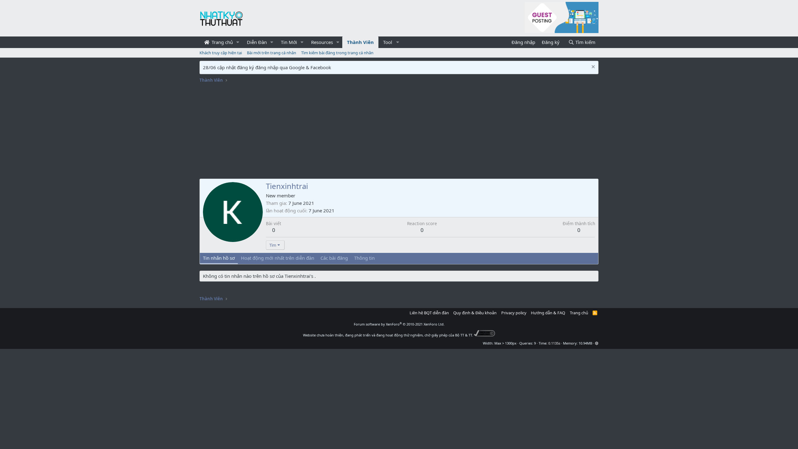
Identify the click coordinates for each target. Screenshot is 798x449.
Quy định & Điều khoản (475, 313)
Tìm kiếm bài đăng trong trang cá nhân (337, 53)
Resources (322, 42)
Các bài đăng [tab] (334, 258)
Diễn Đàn (257, 42)
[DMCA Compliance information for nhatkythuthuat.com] (484, 335)
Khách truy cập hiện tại (221, 53)
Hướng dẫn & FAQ (548, 313)
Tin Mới (289, 42)
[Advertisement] (399, 132)
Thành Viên (360, 42)
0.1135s (554, 343)
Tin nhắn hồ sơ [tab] (219, 258)
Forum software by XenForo (399, 324)
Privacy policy (513, 313)
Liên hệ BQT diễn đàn (429, 313)
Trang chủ (221, 42)
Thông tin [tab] (364, 258)
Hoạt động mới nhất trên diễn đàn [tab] (277, 258)
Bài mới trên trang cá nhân (271, 53)
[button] (237, 42)
